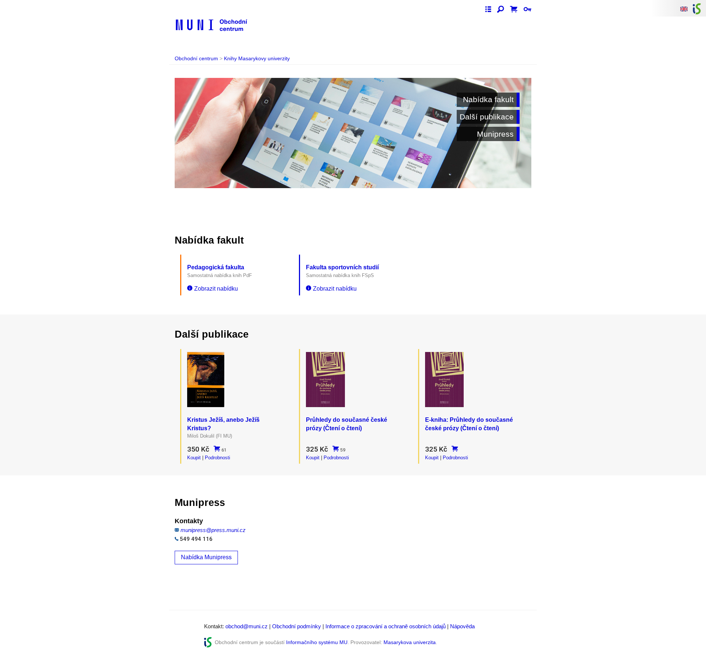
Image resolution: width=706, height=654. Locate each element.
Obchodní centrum (196, 58)
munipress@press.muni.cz (213, 530)
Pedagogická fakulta (215, 267)
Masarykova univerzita (410, 642)
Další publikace (487, 116)
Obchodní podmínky (296, 626)
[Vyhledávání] (500, 9)
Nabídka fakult (488, 99)
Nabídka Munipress (206, 557)
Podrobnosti (217, 457)
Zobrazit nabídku (216, 288)
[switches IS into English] (684, 8)
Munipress (495, 134)
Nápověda (462, 626)
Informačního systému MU (316, 642)
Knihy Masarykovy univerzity (257, 58)
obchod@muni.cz (246, 626)
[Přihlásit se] (527, 9)
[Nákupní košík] (513, 9)
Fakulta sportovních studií (342, 267)
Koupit (194, 457)
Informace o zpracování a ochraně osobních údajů (385, 626)
